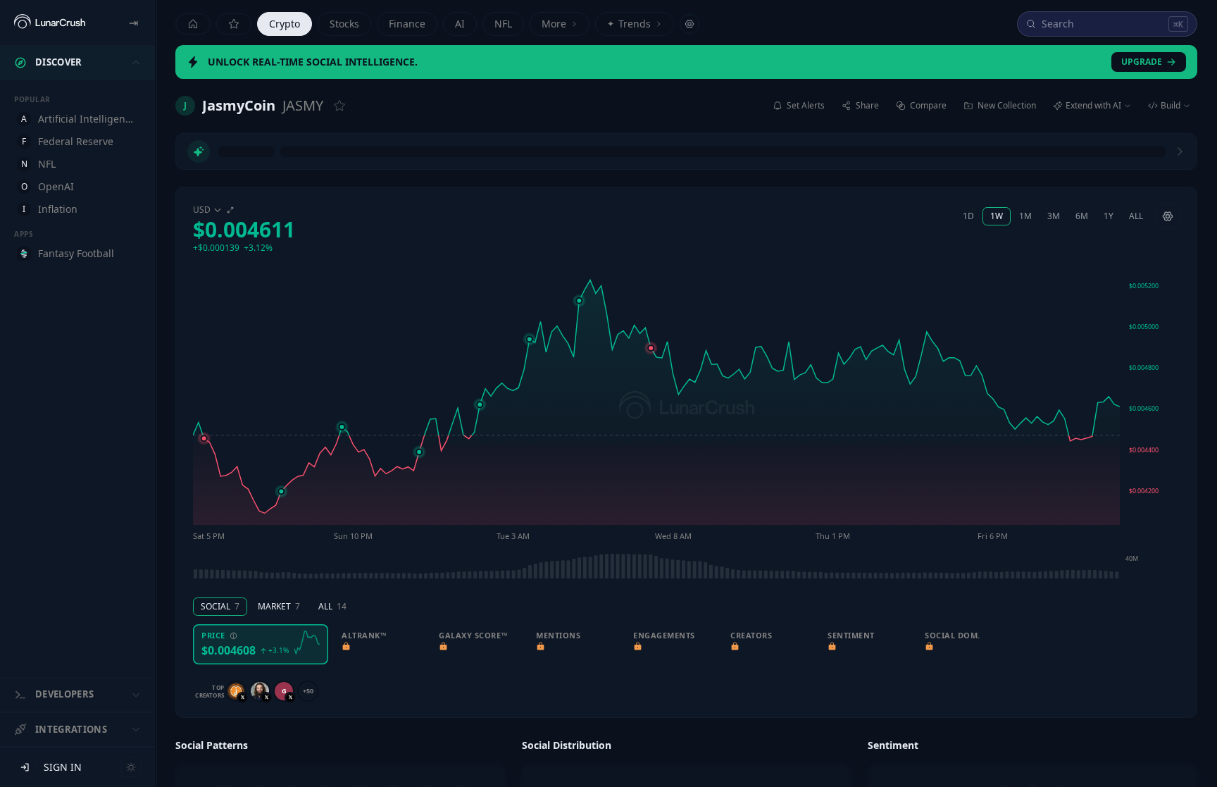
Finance (407, 23)
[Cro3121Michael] (236, 637)
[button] (244, 175)
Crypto (284, 23)
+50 (308, 637)
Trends (629, 23)
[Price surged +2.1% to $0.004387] (419, 398)
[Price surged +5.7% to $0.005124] (579, 247)
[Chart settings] (1168, 163)
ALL (1136, 162)
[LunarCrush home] (49, 22)
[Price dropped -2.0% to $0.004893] (650, 294)
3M (1053, 162)
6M (1081, 162)
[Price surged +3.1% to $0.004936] (529, 285)
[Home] (193, 24)
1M (1025, 162)
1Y (1108, 162)
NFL (503, 23)
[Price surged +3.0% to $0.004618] (479, 351)
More (554, 23)
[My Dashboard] (233, 24)
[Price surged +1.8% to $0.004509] (342, 373)
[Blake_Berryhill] (260, 637)
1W (996, 162)
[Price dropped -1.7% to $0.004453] (204, 384)
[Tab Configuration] (689, 24)
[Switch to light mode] (131, 767)
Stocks (344, 23)
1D (968, 162)
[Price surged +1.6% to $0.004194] (281, 438)
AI (460, 23)
